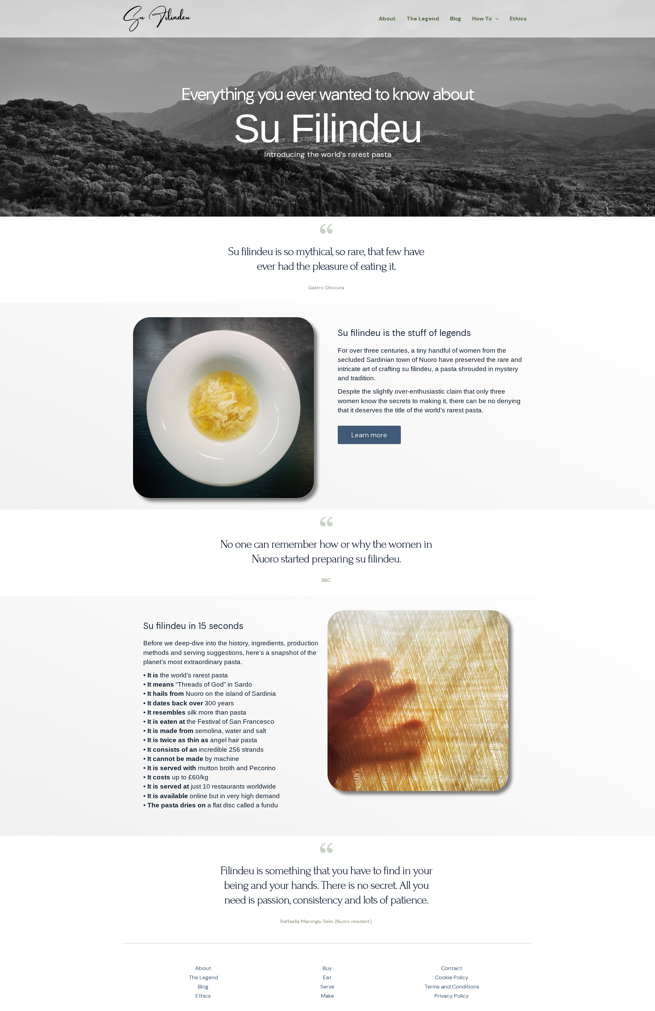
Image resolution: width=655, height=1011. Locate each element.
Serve (327, 986)
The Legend (423, 18)
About (387, 18)
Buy (327, 968)
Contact (451, 968)
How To (482, 18)
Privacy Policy (452, 995)
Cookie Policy (451, 977)
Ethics (518, 18)
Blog (455, 18)
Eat (327, 977)
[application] (495, 19)
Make (327, 995)
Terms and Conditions (451, 986)
